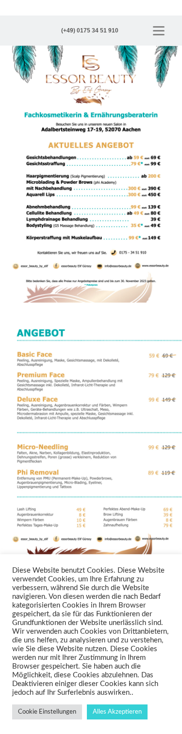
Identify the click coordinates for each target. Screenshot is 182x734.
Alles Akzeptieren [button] (117, 712)
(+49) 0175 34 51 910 (89, 30)
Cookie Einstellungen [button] (47, 712)
